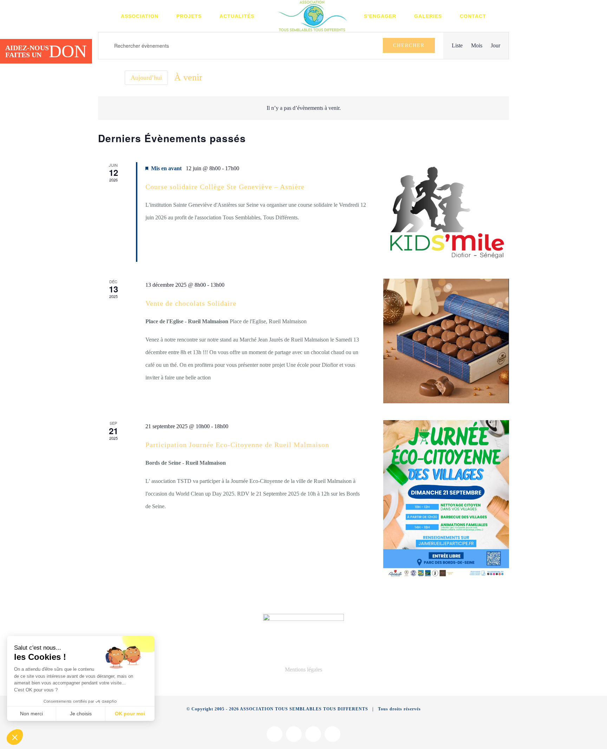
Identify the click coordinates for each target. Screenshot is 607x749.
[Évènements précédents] (102, 77)
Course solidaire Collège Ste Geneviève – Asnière (225, 187)
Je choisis (81, 713)
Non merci (31, 713)
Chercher (409, 45)
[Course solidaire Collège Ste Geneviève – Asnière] (446, 212)
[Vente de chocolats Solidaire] (446, 341)
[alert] (303, 108)
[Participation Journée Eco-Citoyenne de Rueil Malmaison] (446, 498)
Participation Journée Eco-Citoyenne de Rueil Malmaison (237, 445)
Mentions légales (303, 669)
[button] (14, 737)
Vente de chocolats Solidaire (190, 303)
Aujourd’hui (146, 77)
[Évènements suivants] (114, 77)
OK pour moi (130, 713)
